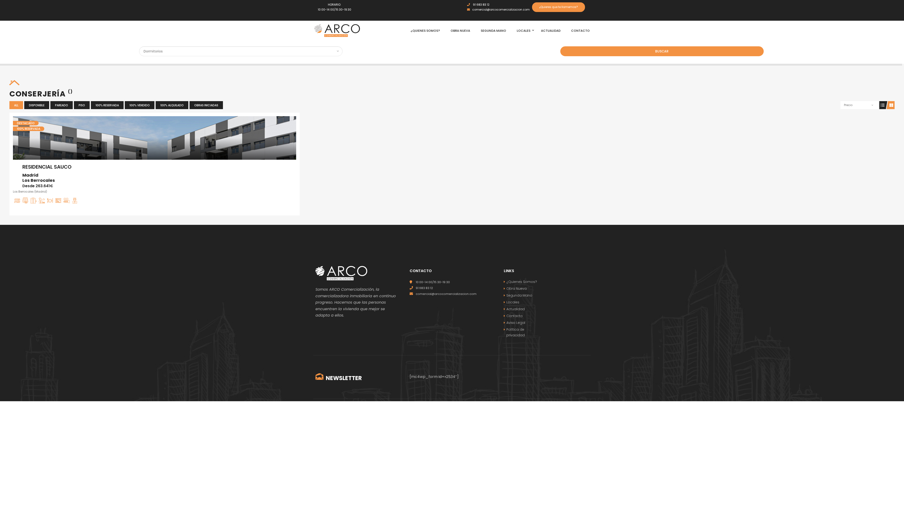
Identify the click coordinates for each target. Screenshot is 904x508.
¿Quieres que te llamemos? (558, 7)
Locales (512, 302)
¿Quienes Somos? (521, 281)
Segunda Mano (519, 295)
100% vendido (139, 105)
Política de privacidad (515, 332)
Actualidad (515, 309)
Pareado (61, 105)
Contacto (514, 316)
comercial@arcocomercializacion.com (501, 10)
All (16, 105)
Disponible (36, 105)
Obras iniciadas (206, 105)
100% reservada (107, 105)
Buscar (662, 51)
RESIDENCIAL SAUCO (47, 166)
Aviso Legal (515, 322)
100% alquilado (172, 105)
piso (82, 105)
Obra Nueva (516, 288)
